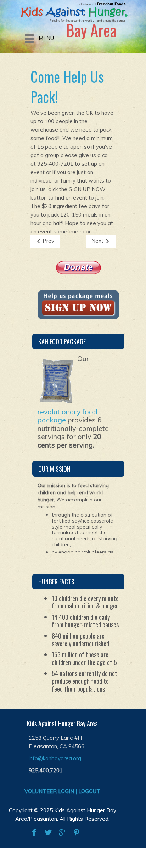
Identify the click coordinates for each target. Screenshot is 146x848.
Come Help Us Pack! (67, 86)
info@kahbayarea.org (55, 758)
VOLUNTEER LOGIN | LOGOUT (62, 791)
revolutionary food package (67, 416)
